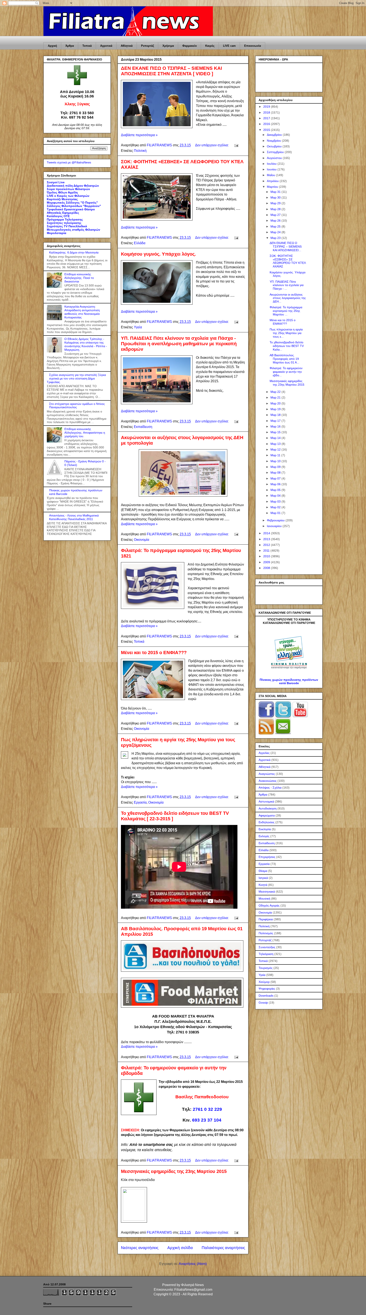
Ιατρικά (263, 877)
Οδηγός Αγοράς (269, 905)
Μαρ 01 (275, 513)
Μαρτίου (273, 186)
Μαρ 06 (275, 484)
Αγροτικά (106, 45)
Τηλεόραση (266, 954)
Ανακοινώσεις (268, 780)
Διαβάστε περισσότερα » (139, 135)
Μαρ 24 (275, 232)
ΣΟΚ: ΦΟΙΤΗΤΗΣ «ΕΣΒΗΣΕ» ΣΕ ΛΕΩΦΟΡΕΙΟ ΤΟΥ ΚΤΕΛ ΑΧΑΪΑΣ (288, 261)
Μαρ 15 (275, 432)
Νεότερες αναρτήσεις (139, 1247)
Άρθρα (69, 45)
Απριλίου (273, 181)
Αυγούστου (275, 158)
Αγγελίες (264, 753)
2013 (267, 539)
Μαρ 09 (275, 466)
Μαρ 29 (275, 203)
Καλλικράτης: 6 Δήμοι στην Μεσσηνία (73, 252)
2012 (267, 545)
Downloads (266, 995)
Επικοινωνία (252, 45)
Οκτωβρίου (275, 146)
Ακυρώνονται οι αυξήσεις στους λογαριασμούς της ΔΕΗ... (288, 298)
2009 (267, 562)
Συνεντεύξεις (267, 947)
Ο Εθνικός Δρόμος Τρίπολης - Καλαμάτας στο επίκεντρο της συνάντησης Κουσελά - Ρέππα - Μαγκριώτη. (85, 344)
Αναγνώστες (267, 773)
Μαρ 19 (275, 409)
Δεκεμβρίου (275, 134)
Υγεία (138, 327)
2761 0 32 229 (207, 1109)
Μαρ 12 (275, 449)
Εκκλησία (265, 829)
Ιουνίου (272, 169)
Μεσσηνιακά (267, 891)
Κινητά (263, 884)
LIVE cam (229, 45)
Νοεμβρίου (274, 140)
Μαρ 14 (275, 438)
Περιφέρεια (266, 919)
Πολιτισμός (266, 933)
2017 (267, 118)
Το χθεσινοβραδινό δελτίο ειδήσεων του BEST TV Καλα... (287, 346)
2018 (267, 112)
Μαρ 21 (275, 397)
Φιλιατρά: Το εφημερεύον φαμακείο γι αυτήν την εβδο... (286, 371)
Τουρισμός (266, 968)
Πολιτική (140, 150)
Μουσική (264, 898)
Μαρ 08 (275, 472)
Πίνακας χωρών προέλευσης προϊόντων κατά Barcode (289, 681)
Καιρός (210, 45)
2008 (267, 568)
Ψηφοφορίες (267, 988)
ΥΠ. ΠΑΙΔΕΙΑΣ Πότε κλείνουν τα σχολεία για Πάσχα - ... (287, 285)
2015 (267, 130)
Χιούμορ (264, 982)
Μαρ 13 (275, 443)
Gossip (263, 1002)
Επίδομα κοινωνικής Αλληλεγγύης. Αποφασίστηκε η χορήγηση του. (84, 432)
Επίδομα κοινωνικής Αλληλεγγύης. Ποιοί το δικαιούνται (79, 278)
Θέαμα (263, 871)
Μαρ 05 (275, 490)
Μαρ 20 (275, 403)
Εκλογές (264, 836)
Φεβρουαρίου (276, 520)
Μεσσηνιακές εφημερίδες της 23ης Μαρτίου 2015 (174, 1171)
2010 (267, 556)
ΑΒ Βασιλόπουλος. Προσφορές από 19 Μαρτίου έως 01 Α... (284, 358)
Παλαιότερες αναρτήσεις (223, 1247)
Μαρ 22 (275, 391)
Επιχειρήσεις (267, 857)
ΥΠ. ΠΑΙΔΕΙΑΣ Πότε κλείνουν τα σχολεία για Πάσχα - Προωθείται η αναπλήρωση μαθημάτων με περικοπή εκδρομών (179, 344)
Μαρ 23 (275, 238)
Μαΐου (271, 175)
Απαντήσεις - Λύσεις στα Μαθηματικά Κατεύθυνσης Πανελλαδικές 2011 (74, 517)
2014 (267, 533)
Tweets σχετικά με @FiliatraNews (69, 162)
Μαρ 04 (275, 495)
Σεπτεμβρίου (276, 152)
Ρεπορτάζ (147, 45)
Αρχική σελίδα (180, 1247)
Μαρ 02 (275, 507)
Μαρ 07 (275, 478)
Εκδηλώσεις (266, 822)
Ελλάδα (139, 243)
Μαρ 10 (275, 461)
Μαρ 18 (275, 414)
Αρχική (52, 45)
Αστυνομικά (266, 801)
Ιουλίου (272, 163)
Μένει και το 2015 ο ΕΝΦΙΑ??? (154, 652)
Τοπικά (87, 45)
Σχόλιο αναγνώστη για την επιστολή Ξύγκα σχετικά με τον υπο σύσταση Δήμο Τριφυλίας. (76, 378)
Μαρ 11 (275, 455)
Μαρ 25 (275, 226)
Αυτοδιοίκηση (268, 808)
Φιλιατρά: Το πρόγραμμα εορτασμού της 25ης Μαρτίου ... (286, 310)
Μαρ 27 (275, 214)
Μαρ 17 (275, 420)
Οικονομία (141, 539)
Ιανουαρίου (275, 526)
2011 (266, 550)
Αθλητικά (127, 45)
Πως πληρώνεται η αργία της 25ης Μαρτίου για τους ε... (286, 333)
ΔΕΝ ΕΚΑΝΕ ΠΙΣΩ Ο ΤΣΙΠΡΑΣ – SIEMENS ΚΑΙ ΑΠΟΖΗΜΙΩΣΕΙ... (286, 246)
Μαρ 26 (275, 220)
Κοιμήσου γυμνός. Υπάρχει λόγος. (158, 254)
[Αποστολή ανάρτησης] (236, 145)
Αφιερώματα (267, 815)
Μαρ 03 (275, 501)
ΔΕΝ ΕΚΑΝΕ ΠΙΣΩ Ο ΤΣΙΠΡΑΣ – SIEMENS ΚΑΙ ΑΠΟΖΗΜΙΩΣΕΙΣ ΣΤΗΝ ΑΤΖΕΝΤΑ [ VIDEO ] (171, 71)
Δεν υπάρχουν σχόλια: (212, 145)
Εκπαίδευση (143, 427)
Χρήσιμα (168, 45)
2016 (267, 124)
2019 (267, 106)
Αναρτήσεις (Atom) (193, 1264)
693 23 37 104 (206, 1120)
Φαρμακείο (189, 45)
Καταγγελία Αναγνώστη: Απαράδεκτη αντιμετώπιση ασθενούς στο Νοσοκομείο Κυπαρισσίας (82, 312)
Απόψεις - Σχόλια (270, 787)
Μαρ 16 (275, 426)
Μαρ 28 (275, 209)
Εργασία (140, 802)
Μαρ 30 (275, 197)
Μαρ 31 (275, 191)
